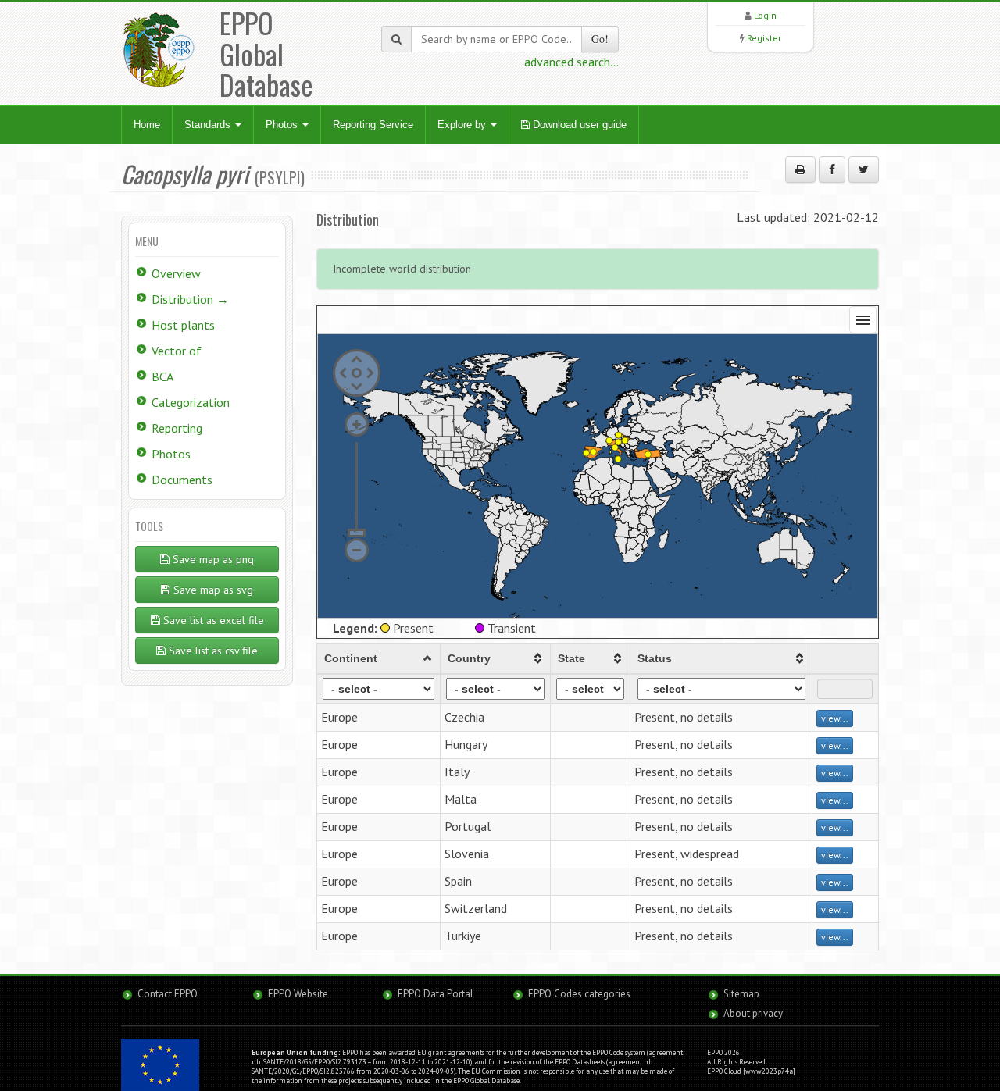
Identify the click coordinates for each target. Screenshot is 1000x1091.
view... (834, 718)
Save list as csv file (212, 651)
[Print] (800, 169)
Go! (600, 38)
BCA (162, 376)
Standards (209, 124)
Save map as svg (211, 590)
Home (147, 124)
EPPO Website (298, 993)
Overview (176, 273)
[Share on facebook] (832, 169)
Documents (182, 479)
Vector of (177, 350)
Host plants (183, 325)
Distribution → (190, 299)
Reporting (177, 428)
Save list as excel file (212, 620)
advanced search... (571, 62)
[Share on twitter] (863, 169)
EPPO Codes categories (579, 993)
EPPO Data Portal (435, 993)
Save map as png (212, 559)
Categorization (191, 402)
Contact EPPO (168, 993)
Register (764, 38)
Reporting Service (373, 124)
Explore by (463, 124)
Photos (283, 124)
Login (765, 15)
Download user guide (578, 124)
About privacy (753, 1013)
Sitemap (741, 993)
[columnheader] (379, 658)
